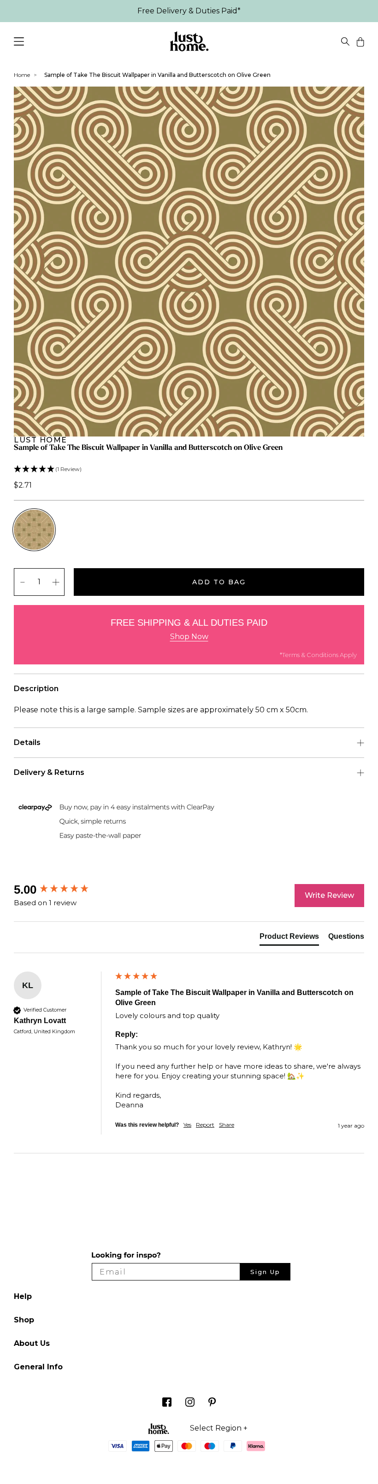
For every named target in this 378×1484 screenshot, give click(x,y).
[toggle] (345, 43)
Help (23, 1296)
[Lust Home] (189, 43)
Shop (24, 1319)
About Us (32, 1343)
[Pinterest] (212, 1404)
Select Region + (219, 1428)
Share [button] (226, 1124)
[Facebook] (166, 1404)
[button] (189, 469)
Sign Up (265, 1271)
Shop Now (189, 636)
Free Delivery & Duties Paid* (189, 10)
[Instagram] (190, 1404)
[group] (62, 889)
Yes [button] (187, 1124)
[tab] (289, 938)
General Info (38, 1366)
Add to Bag (219, 582)
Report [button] (205, 1124)
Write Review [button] (329, 895)
